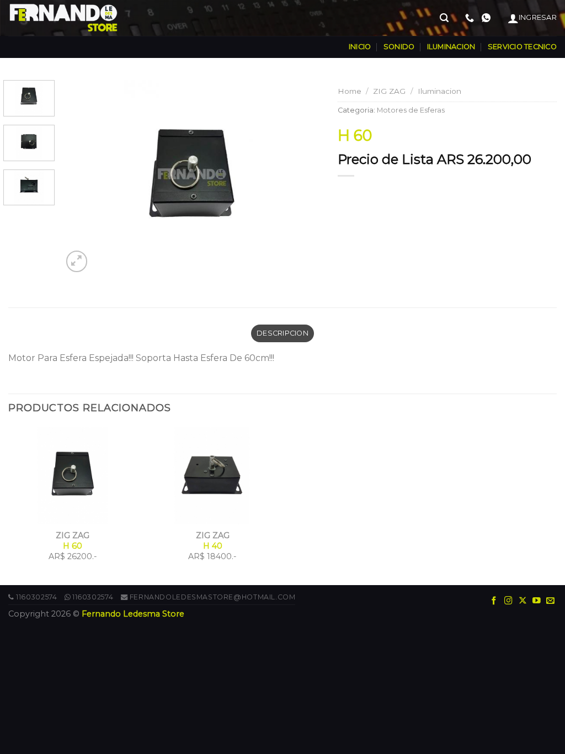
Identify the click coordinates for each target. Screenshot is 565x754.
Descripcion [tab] (282, 333)
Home (349, 91)
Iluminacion (439, 91)
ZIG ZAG (389, 91)
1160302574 (36, 597)
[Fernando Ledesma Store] (63, 17)
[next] (302, 177)
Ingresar (538, 17)
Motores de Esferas (411, 110)
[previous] (81, 177)
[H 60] (192, 177)
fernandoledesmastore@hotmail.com (213, 597)
